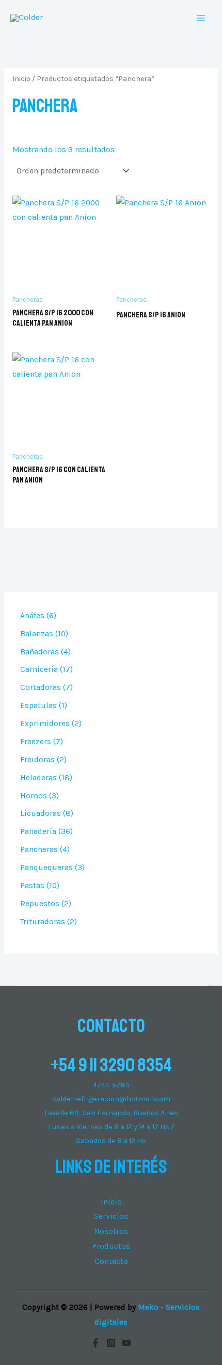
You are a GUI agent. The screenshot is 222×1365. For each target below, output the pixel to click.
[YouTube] (126, 1342)
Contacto (111, 1261)
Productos (111, 1246)
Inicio (21, 78)
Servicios (111, 1216)
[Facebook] (95, 1342)
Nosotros (111, 1231)
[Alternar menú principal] (201, 18)
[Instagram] (111, 1342)
